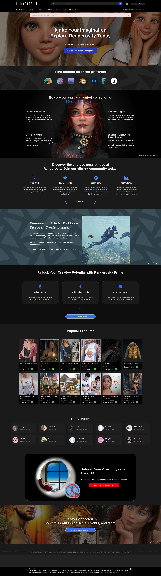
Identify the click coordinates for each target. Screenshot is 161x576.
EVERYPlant (138, 427)
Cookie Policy (103, 572)
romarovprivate (128, 365)
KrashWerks (109, 427)
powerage (65, 398)
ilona (126, 398)
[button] (79, 308)
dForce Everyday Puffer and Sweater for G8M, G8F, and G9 (140, 363)
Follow (23, 429)
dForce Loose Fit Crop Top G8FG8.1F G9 (93, 363)
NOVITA (22, 439)
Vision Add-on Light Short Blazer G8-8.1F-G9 (73, 363)
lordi (158, 263)
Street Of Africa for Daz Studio (69, 396)
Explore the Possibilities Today (104, 485)
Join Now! (72, 249)
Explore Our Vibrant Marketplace (80, 51)
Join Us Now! (80, 202)
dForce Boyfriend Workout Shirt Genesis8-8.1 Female (34, 396)
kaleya (79, 427)
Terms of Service (87, 572)
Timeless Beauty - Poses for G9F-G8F (134, 396)
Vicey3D (108, 439)
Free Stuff (31, 9)
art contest (99, 194)
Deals (64, 9)
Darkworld (137, 439)
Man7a (43, 398)
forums (94, 190)
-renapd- (22, 427)
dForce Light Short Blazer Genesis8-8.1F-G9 (32, 363)
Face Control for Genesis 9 (110, 396)
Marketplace (20, 9)
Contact (78, 9)
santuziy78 (44, 365)
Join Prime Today (80, 316)
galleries (97, 192)
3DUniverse (107, 398)
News (58, 9)
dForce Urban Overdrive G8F (49, 396)
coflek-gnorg (107, 365)
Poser (71, 9)
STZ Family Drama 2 (88, 396)
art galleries (133, 194)
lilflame (22, 365)
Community (49, 9)
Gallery (41, 9)
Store (28, 429)
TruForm (51, 439)
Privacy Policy (115, 572)
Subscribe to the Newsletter (80, 530)
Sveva (85, 365)
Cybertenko (52, 427)
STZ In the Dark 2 (45, 363)
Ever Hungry (106, 363)
